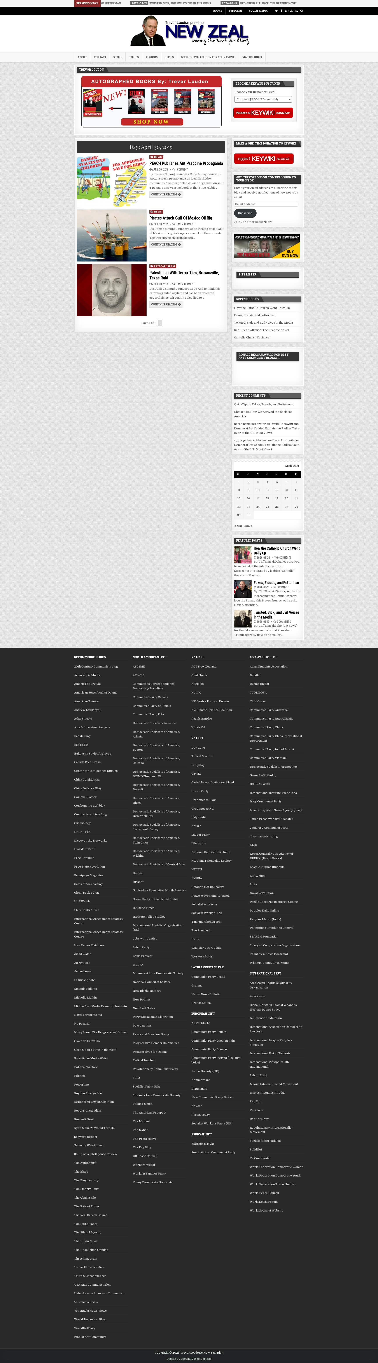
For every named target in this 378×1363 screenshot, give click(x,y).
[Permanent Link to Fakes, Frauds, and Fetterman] (243, 589)
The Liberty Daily (86, 1188)
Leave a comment (185, 224)
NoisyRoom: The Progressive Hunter (100, 1032)
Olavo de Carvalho (87, 1041)
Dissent (138, 882)
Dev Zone (198, 747)
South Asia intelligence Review (95, 1154)
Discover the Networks (90, 840)
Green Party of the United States (155, 899)
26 (277, 506)
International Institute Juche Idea (273, 793)
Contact (100, 57)
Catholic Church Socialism (252, 337)
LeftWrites (257, 875)
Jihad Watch (82, 954)
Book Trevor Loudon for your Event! (208, 57)
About (82, 57)
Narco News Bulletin (205, 994)
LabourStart (258, 1075)
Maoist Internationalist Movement (274, 1084)
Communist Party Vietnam (268, 758)
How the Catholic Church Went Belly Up (262, 308)
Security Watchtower (89, 1145)
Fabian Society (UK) (205, 1071)
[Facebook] (281, 11)
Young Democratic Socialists (153, 1182)
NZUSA (196, 878)
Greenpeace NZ (202, 808)
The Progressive (145, 1138)
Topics (134, 57)
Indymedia (198, 817)
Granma (196, 985)
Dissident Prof (84, 849)
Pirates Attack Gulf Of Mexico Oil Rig (180, 218)
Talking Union (142, 1103)
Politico (79, 1075)
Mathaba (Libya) (202, 1143)
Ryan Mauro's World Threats (94, 1128)
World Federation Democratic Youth (275, 1175)
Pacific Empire (201, 718)
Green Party (200, 791)
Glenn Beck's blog (86, 892)
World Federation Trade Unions (272, 1184)
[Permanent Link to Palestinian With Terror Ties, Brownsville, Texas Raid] (111, 290)
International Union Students (270, 1053)
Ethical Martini (201, 756)
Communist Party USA (148, 714)
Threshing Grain (85, 1258)
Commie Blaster (85, 797)
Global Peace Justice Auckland (212, 782)
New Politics (141, 999)
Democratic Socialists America (154, 723)
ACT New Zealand (203, 666)
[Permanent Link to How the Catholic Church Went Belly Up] (243, 554)
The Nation (140, 1130)
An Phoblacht (200, 1023)
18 (267, 498)
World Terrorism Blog (89, 1319)
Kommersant (200, 1080)
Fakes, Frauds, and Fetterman (254, 315)
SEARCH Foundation (264, 936)
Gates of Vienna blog (88, 884)
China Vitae (258, 701)
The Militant (141, 1121)
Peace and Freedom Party (151, 1034)
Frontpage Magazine (88, 875)
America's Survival (87, 683)
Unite (195, 939)
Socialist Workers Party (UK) (212, 1123)
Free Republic (84, 857)
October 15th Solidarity (207, 887)
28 (296, 506)
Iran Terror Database (89, 945)
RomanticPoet (84, 1119)
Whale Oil (198, 727)
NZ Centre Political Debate (210, 701)
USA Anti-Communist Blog (92, 1284)
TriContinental (260, 1158)
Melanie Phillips (85, 988)
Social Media (258, 10)
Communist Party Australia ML (271, 718)
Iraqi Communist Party (266, 801)
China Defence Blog (88, 788)
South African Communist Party (213, 1152)
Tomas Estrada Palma (89, 1267)
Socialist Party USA (146, 1086)
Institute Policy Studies (149, 916)
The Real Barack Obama (90, 1215)
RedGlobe (256, 1110)
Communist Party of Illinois (152, 706)
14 (296, 490)
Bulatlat (255, 675)
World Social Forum (264, 1201)
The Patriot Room (86, 1206)
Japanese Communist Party (269, 827)
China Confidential (87, 779)
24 (258, 506)
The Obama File (85, 1197)
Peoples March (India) (265, 919)
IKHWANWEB (260, 784)
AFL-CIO (139, 675)
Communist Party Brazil (208, 976)
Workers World (144, 1164)
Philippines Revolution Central (271, 927)
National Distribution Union (210, 852)
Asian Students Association (268, 666)
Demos (138, 873)
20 (287, 498)
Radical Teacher (144, 1060)
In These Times (143, 908)
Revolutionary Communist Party (155, 1069)
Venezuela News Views (90, 1310)
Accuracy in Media (87, 675)
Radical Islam (164, 266)
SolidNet (256, 1149)
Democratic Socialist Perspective (273, 766)
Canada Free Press (87, 762)
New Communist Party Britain (212, 1097)
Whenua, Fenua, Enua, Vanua (269, 962)
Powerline (81, 1084)
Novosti (197, 1106)
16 (248, 498)
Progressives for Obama (150, 1051)
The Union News (86, 1241)
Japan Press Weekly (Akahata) (271, 819)
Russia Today (200, 1114)
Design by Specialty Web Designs (189, 1358)
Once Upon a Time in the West (95, 1049)
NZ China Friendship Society (211, 860)
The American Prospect (149, 1112)
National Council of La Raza (152, 982)
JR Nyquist (82, 962)
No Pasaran (82, 1023)
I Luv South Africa (86, 910)
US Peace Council (145, 1156)
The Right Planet (85, 1223)
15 (238, 498)
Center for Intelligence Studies (96, 770)
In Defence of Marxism (266, 1018)
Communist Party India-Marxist (272, 749)
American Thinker (87, 701)
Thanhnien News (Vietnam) (269, 954)
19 (276, 498)
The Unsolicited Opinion (91, 1249)
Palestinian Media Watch (91, 1058)
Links (253, 884)
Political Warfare (86, 1067)
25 (267, 506)
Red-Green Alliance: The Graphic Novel (261, 330)
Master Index (252, 57)
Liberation (198, 843)
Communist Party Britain (208, 1032)
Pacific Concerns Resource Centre (274, 901)
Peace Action (142, 1025)
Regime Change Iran (88, 1093)
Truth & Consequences (90, 1276)
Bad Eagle (81, 744)
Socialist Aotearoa (204, 904)
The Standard (200, 930)
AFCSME (139, 666)
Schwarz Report (85, 1136)
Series (169, 57)
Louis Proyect (142, 956)
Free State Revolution (89, 866)
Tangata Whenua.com (206, 921)
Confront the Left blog (89, 805)
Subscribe (235, 10)
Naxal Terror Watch (88, 1014)
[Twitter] (276, 11)
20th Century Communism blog (96, 666)
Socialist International (265, 1140)
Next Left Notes (144, 1008)
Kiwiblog (197, 683)
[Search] (301, 11)
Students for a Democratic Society (157, 1095)
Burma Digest (259, 683)
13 (286, 490)
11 (267, 490)
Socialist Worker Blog (206, 913)
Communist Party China (266, 727)
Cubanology (82, 823)
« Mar (238, 525)
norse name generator (250, 423)
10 (258, 490)
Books (217, 10)
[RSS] (296, 11)
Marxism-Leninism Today (267, 1092)
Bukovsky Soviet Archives (92, 753)
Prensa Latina (201, 1002)
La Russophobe (85, 980)
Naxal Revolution (262, 893)
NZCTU (196, 869)
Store (117, 57)
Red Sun (255, 1101)
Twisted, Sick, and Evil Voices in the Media (263, 322)
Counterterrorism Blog (90, 814)
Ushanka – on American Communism (99, 1293)
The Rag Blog (142, 1147)
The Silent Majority (87, 1232)
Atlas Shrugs (83, 718)
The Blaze (81, 1171)
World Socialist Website (266, 1210)
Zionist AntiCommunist (90, 1337)
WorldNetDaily (84, 1328)
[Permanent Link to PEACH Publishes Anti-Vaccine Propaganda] (111, 181)
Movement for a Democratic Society (158, 973)
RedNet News (259, 1119)
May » (248, 525)
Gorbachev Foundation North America (159, 890)
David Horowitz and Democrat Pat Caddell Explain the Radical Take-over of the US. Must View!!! (267, 428)
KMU (253, 845)
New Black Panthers (147, 990)
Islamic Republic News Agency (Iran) (276, 810)
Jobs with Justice (145, 938)
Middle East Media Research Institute (100, 1006)
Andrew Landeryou (87, 710)
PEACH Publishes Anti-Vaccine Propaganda (186, 163)
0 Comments (284, 557)
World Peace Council (264, 1193)
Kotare (196, 826)
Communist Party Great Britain (213, 1040)
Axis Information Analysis (92, 727)
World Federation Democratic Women (276, 1167)
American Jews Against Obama (95, 692)
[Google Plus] (286, 11)
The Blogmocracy (86, 1180)
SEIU (136, 1077)
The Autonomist (85, 1162)
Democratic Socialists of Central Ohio (159, 864)
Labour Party (200, 834)
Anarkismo (257, 996)
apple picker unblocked (251, 440)
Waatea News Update (206, 947)
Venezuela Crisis (86, 1302)
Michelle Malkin (85, 997)
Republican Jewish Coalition (94, 1101)
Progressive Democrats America (156, 1043)
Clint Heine (199, 675)
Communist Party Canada (150, 697)
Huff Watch (82, 901)
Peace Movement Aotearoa (210, 895)
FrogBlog (198, 765)
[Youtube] (291, 11)
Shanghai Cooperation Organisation (275, 945)
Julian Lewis (83, 971)
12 (276, 490)
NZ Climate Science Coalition (211, 710)
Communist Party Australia (269, 710)
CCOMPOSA (258, 692)
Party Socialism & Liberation (153, 1016)
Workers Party (202, 956)
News (158, 157)
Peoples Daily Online (264, 910)
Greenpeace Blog (203, 800)
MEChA (138, 964)
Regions (152, 57)
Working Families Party (149, 1173)
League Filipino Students (267, 867)
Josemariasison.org (264, 836)
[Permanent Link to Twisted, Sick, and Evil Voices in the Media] (243, 618)
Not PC (196, 692)
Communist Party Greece (209, 1049)
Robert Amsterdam (87, 1110)
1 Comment (182, 169)
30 (248, 515)
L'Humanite (199, 1088)
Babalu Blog (82, 736)
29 (239, 515)
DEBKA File (82, 831)
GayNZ (196, 773)
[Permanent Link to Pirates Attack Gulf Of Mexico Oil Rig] (111, 235)
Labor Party (141, 947)
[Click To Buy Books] (151, 126)
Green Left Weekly (263, 775)
